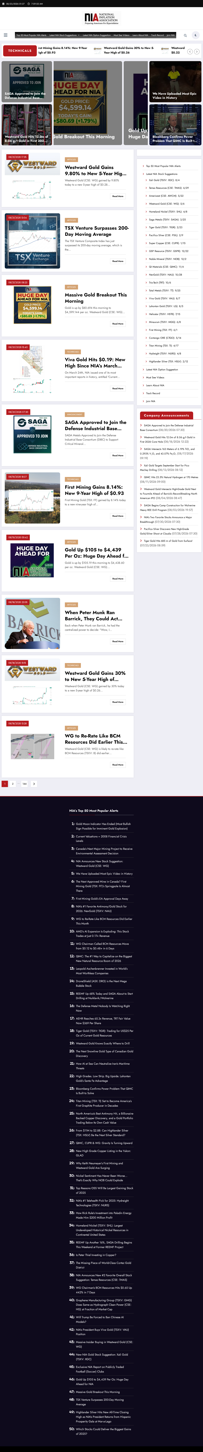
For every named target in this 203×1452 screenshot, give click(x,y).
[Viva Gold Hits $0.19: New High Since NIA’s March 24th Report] (32, 370)
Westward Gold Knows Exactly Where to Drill (103, 1043)
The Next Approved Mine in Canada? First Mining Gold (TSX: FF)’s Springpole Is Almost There (103, 886)
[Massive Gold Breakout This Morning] (32, 305)
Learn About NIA (140, 35)
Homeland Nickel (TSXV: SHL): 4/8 (168, 211)
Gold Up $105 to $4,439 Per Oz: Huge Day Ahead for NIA (97, 553)
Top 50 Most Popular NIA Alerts (31, 35)
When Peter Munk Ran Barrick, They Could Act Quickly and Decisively (124, 133)
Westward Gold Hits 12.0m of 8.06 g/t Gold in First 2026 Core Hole (26, 139)
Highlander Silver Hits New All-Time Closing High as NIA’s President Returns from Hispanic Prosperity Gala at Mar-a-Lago (103, 1416)
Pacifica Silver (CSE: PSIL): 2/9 (166, 235)
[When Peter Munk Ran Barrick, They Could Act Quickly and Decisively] (126, 103)
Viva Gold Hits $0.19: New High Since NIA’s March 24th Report (95, 362)
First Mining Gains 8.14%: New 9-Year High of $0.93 (94, 490)
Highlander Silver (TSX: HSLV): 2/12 (168, 361)
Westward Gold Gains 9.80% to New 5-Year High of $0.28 (95, 170)
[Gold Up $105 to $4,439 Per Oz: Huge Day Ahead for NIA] (32, 560)
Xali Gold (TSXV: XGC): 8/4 (164, 180)
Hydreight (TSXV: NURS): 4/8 (165, 353)
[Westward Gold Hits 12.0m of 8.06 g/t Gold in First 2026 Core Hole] (27, 124)
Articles (71, 159)
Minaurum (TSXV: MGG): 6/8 (165, 322)
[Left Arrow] (190, 51)
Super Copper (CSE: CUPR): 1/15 (167, 243)
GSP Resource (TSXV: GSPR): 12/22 (168, 251)
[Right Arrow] (196, 51)
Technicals (73, 351)
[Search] (185, 36)
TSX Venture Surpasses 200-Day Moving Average (97, 231)
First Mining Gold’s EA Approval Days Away (102, 899)
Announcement (74, 414)
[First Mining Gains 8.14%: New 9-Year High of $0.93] (32, 497)
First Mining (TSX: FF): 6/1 (163, 330)
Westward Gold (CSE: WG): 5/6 (166, 204)
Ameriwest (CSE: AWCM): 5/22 (166, 196)
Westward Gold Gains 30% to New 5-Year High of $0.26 (100, 50)
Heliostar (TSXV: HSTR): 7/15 (164, 314)
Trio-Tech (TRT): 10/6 (160, 282)
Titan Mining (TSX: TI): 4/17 (163, 345)
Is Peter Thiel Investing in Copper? (96, 1255)
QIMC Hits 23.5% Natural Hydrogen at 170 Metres (171, 477)
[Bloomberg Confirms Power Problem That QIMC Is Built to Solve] (175, 124)
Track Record (157, 35)
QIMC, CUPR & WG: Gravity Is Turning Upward (104, 1143)
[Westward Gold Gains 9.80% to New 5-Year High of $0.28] (32, 178)
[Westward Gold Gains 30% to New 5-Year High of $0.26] (32, 684)
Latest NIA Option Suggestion (97, 35)
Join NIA (171, 35)
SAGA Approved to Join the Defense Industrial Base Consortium (25, 96)
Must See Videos (121, 35)
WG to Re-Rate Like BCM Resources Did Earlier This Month (94, 739)
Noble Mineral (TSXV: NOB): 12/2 (167, 259)
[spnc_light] (196, 35)
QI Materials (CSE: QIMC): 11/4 (166, 267)
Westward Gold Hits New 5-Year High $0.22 (167, 50)
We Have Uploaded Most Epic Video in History (174, 96)
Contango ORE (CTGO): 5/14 (165, 338)
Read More (117, 196)
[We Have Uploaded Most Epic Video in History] (175, 81)
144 (24, 784)
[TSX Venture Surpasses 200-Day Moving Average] (32, 240)
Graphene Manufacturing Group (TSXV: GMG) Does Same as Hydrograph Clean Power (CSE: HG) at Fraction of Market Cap (104, 1305)
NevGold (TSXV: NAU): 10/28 (165, 274)
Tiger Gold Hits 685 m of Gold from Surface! (168, 541)
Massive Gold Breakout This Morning (96, 298)
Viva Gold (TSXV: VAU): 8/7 (164, 298)
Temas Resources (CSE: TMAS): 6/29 (169, 188)
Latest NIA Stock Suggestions (63, 35)
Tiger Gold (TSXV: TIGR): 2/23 (165, 227)
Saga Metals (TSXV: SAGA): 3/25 (167, 219)
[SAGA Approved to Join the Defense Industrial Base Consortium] (27, 81)
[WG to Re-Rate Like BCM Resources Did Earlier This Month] (32, 746)
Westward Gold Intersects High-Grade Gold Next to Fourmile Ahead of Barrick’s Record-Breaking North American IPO (168, 493)
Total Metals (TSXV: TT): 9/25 (164, 290)
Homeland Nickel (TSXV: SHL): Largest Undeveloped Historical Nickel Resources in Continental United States (102, 1230)
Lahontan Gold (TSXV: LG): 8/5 (166, 306)
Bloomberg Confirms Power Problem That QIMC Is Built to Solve (174, 139)
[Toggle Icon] (5, 35)
